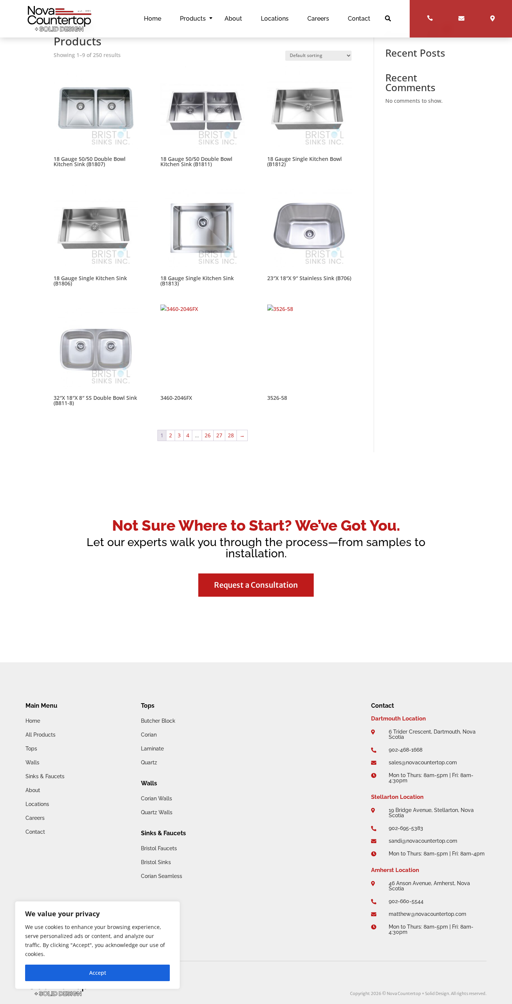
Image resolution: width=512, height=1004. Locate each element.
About (233, 19)
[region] (97, 945)
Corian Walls (156, 798)
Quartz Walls (156, 812)
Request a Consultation (256, 585)
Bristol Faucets (159, 848)
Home (152, 19)
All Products (40, 735)
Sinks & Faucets (44, 776)
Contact (359, 19)
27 (219, 435)
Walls (32, 762)
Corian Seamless (161, 876)
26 (208, 435)
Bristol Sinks (156, 862)
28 (231, 435)
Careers (318, 19)
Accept (97, 972)
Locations (275, 19)
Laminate (152, 749)
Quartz (149, 762)
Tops (31, 749)
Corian (149, 735)
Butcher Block (158, 721)
